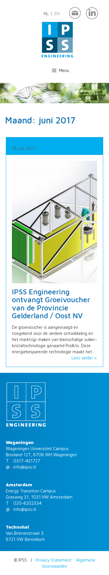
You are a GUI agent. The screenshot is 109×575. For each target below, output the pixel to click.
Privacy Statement (54, 559)
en (57, 13)
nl (46, 13)
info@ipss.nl (24, 466)
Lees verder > (84, 357)
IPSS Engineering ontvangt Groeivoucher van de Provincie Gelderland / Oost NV (51, 304)
